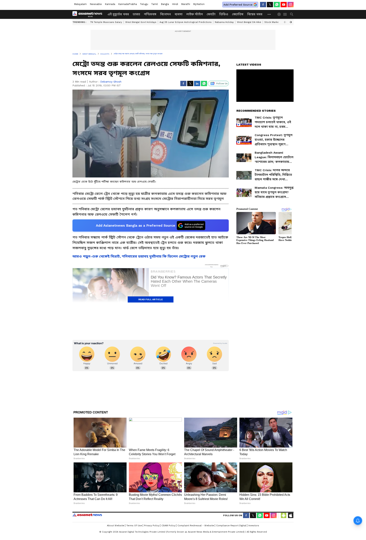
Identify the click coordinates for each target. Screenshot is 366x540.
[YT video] (284, 4)
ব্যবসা (178, 14)
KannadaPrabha (127, 4)
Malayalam (80, 4)
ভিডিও (223, 14)
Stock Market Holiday (276, 22)
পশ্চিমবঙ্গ (150, 14)
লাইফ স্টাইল (194, 14)
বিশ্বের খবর (254, 14)
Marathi (185, 4)
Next (291, 22)
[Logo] (88, 14)
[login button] (280, 14)
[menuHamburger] (285, 14)
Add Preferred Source (237, 4)
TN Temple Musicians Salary (106, 22)
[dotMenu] (269, 14)
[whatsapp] (277, 4)
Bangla (165, 4)
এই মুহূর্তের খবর (118, 14)
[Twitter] (270, 4)
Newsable (96, 4)
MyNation (199, 4)
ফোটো (211, 14)
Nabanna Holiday (224, 22)
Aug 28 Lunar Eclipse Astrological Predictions (186, 22)
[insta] (290, 4)
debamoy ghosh (110, 81)
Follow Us (222, 83)
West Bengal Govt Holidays (140, 22)
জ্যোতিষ (237, 14)
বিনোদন (165, 14)
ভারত (136, 14)
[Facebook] (263, 4)
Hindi (175, 4)
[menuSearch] (291, 14)
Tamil (154, 4)
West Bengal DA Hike (249, 22)
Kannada (110, 4)
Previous (285, 22)
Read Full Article (150, 299)
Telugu (144, 4)
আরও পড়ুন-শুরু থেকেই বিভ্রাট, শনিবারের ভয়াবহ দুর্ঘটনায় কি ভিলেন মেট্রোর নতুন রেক (138, 256)
